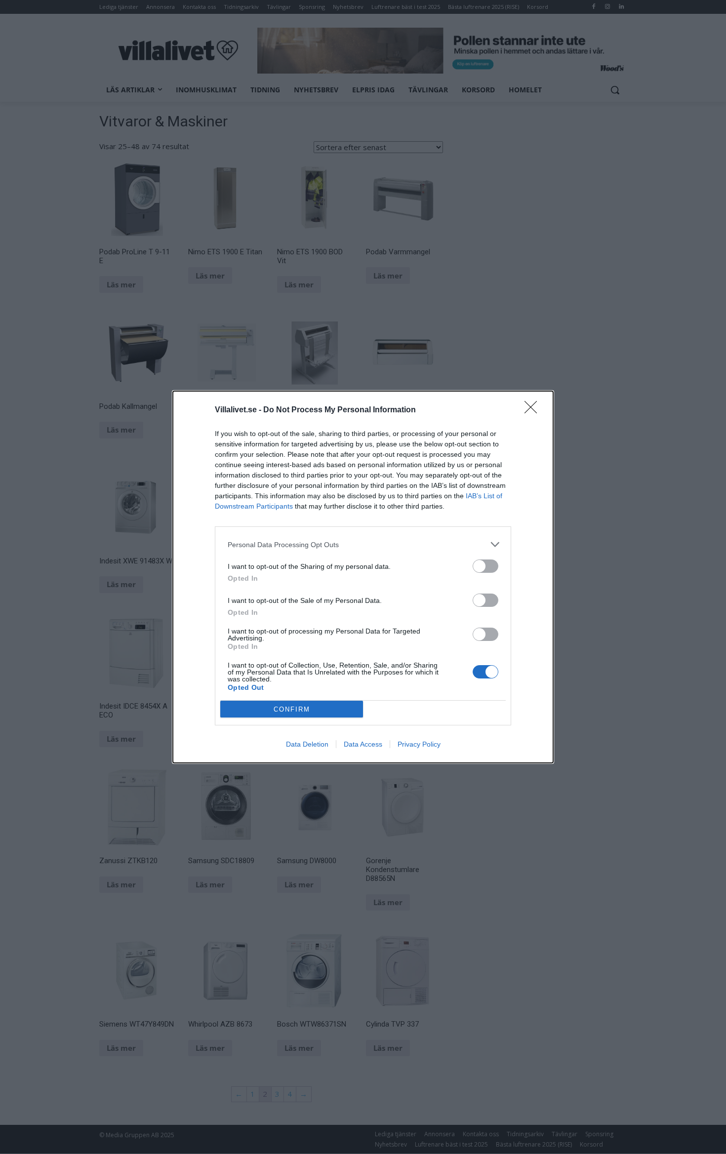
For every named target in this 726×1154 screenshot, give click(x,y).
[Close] (533, 410)
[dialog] (363, 577)
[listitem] (363, 544)
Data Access (363, 744)
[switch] (485, 566)
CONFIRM (292, 709)
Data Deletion (307, 744)
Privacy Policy (419, 744)
